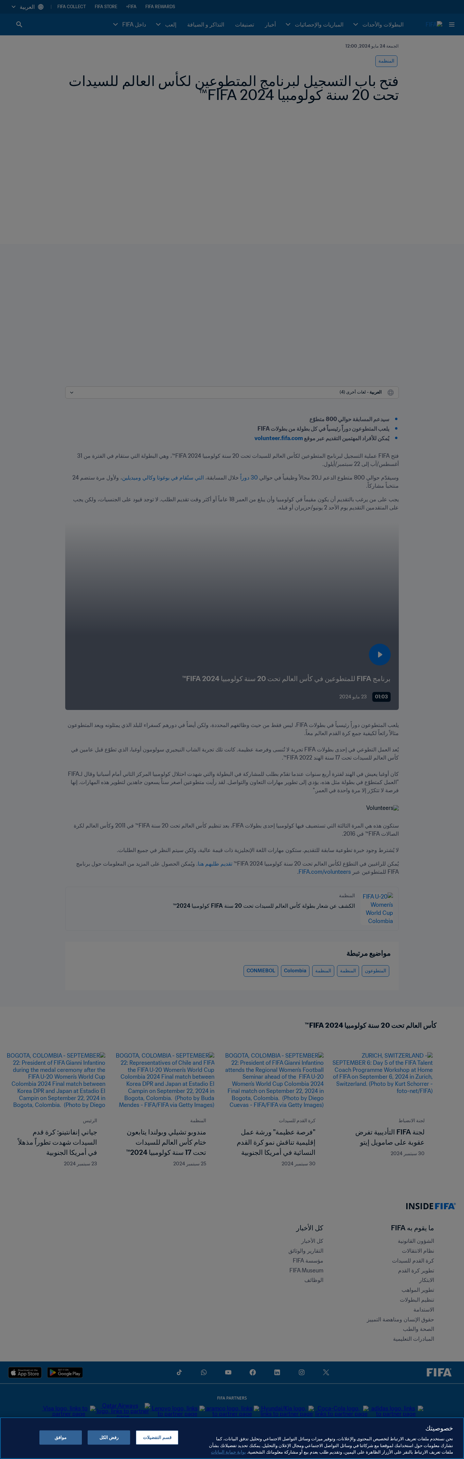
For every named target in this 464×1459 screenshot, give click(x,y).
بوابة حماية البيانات (228, 1452)
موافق (61, 1437)
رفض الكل (109, 1437)
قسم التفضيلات (157, 1437)
